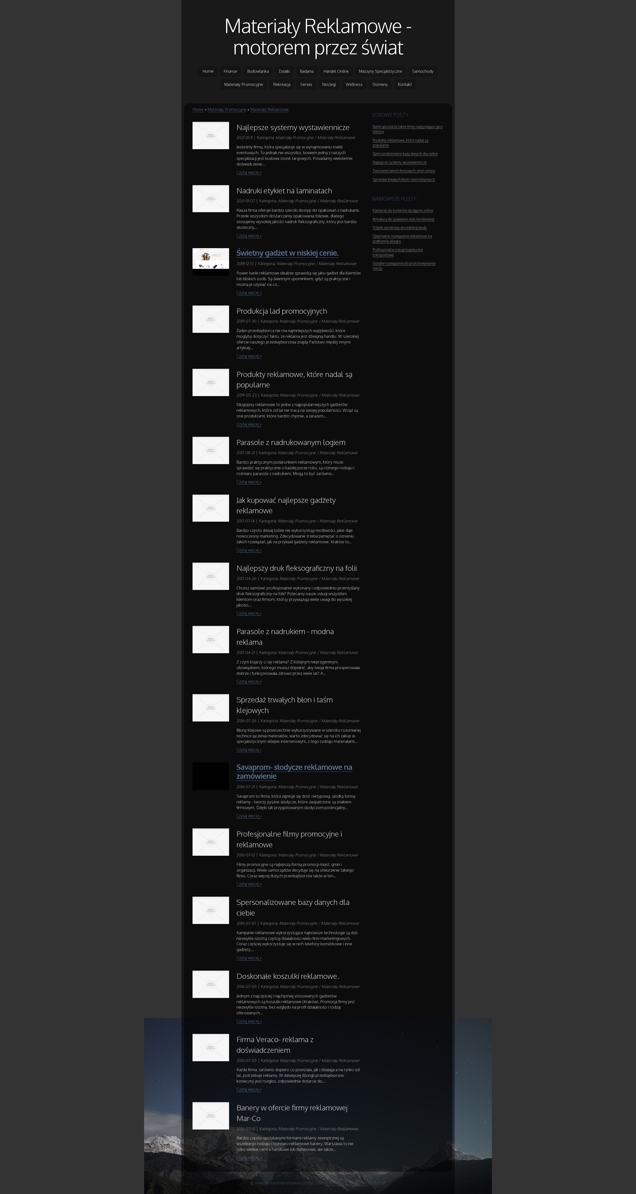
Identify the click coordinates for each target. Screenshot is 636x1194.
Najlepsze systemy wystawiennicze (400, 162)
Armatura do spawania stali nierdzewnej (403, 219)
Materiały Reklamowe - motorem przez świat (318, 36)
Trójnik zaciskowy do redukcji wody (400, 227)
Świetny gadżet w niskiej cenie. (287, 252)
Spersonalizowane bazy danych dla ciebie (405, 153)
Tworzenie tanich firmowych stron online (404, 171)
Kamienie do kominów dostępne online (403, 210)
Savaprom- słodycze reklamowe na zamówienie (294, 771)
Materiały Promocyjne (226, 109)
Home (198, 109)
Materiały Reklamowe (269, 109)
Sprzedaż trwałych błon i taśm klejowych (404, 179)
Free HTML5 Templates (346, 1182)
